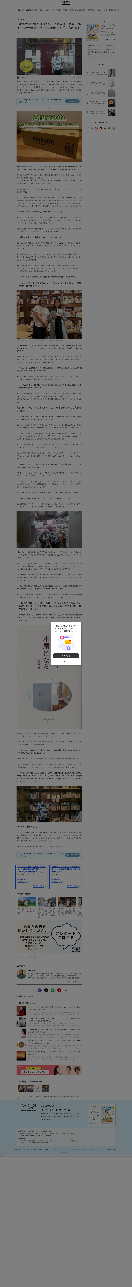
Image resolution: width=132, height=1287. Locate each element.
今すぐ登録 (66, 656)
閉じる (66, 661)
